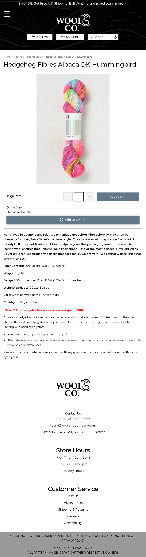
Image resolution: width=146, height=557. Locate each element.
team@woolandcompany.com (73, 425)
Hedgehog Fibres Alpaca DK (28, 56)
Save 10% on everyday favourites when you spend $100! (44, 310)
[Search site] (91, 36)
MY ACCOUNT (70, 37)
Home (7, 56)
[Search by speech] (115, 37)
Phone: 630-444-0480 (73, 419)
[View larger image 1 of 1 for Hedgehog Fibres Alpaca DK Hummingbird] (73, 129)
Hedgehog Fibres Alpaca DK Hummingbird (68, 56)
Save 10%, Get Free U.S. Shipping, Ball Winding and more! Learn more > (72, 3)
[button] (73, 220)
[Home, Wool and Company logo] (73, 23)
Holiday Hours (73, 471)
